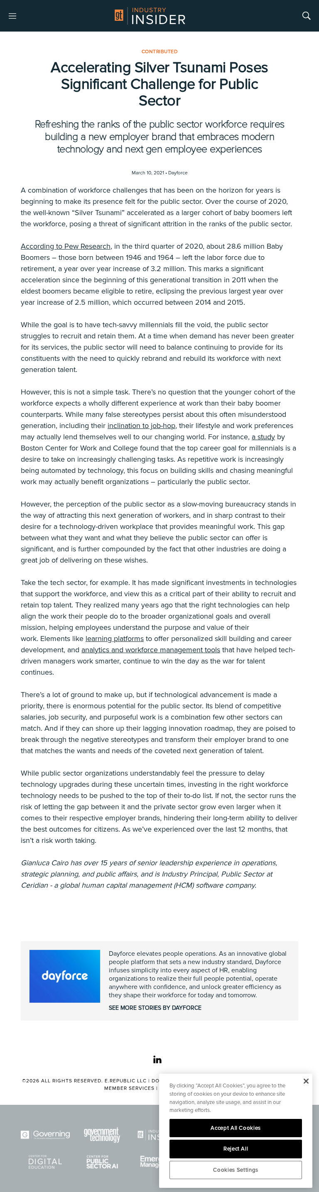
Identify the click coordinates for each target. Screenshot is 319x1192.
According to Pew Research (65, 246)
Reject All (235, 1148)
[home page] (150, 16)
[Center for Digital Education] (45, 1162)
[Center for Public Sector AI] (102, 1162)
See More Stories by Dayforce (155, 1007)
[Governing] (45, 1135)
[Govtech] (102, 1135)
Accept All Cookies (236, 1128)
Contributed (160, 52)
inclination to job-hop (141, 425)
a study (263, 436)
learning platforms (115, 638)
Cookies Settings (235, 1170)
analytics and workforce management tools (150, 649)
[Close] (306, 1081)
